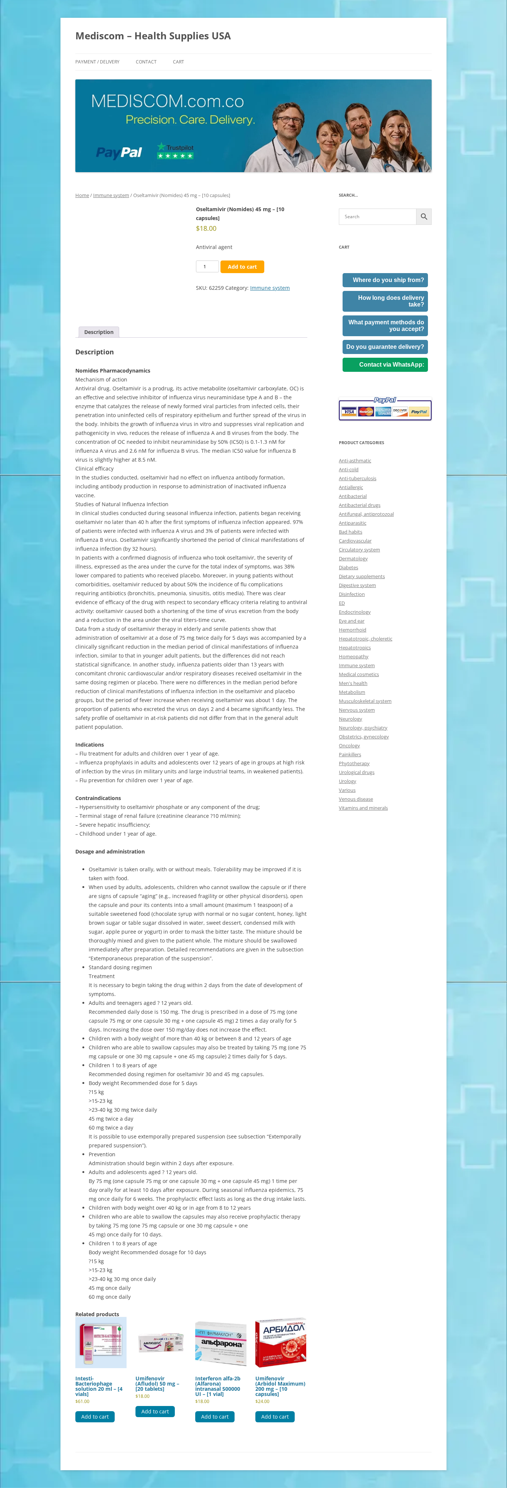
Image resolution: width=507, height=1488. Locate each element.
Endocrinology (355, 612)
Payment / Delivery (97, 62)
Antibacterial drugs (359, 505)
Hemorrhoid (352, 629)
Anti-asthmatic (355, 460)
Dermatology (353, 558)
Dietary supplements (362, 576)
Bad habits (350, 531)
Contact (146, 62)
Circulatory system (359, 549)
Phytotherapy (354, 763)
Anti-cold (349, 469)
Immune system (111, 195)
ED (342, 603)
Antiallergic (351, 487)
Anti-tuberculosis (357, 478)
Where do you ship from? (388, 280)
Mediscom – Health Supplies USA (153, 35)
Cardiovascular (355, 540)
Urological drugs (356, 772)
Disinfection (352, 594)
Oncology (349, 745)
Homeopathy (354, 656)
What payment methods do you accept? (386, 325)
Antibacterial (353, 496)
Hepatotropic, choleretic (365, 638)
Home (82, 195)
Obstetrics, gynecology (364, 736)
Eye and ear (351, 620)
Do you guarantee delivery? (385, 347)
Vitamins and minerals (363, 807)
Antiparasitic (352, 523)
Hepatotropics (355, 647)
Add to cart (242, 266)
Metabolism (352, 692)
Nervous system (357, 710)
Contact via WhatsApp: (391, 364)
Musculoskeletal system (365, 701)
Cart (178, 62)
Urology (347, 781)
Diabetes (348, 567)
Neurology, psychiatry (363, 727)
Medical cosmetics (359, 674)
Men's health (353, 683)
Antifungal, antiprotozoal (366, 514)
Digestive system (357, 585)
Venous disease (356, 799)
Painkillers (350, 754)
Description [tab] (99, 331)
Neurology (350, 718)
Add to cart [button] (95, 1416)
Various (347, 790)
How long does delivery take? (391, 301)
